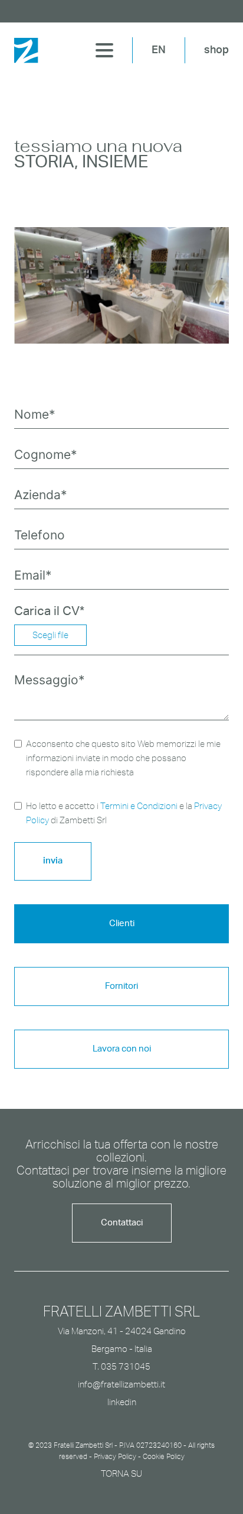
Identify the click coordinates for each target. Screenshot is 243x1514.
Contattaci (122, 1222)
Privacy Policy (115, 1456)
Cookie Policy (164, 1456)
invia (53, 860)
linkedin (121, 1402)
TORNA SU (121, 1473)
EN (159, 50)
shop (216, 50)
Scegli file (50, 634)
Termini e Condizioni (139, 805)
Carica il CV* (49, 611)
